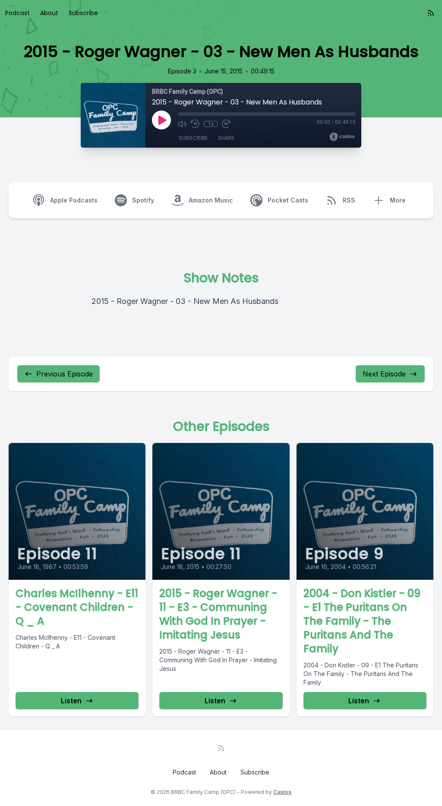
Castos (282, 792)
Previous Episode (64, 374)
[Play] (161, 120)
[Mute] (182, 124)
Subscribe (83, 13)
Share (226, 138)
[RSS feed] (431, 13)
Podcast (17, 13)
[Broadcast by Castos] (342, 137)
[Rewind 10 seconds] (195, 124)
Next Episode (384, 374)
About (49, 13)
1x (211, 124)
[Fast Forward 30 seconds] (226, 124)
